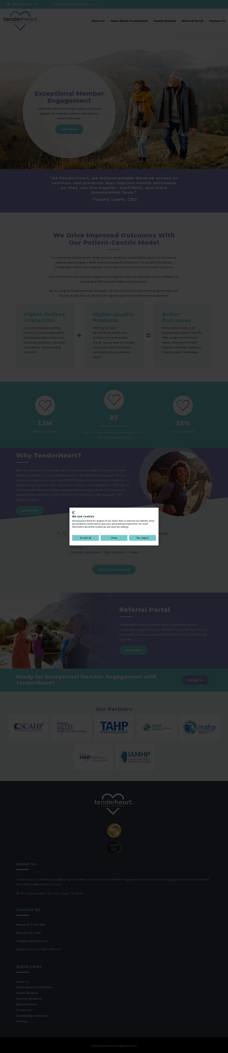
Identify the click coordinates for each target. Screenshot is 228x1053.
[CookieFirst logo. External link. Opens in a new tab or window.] (73, 512)
